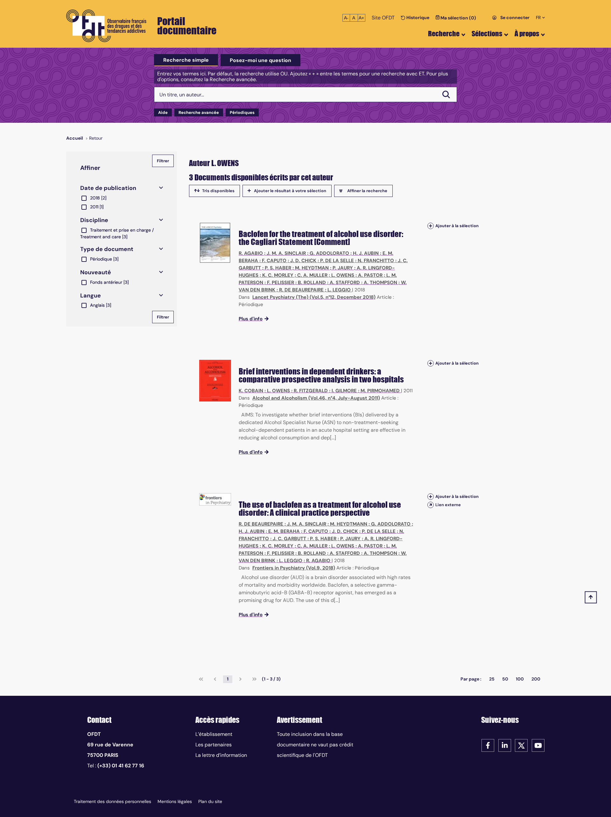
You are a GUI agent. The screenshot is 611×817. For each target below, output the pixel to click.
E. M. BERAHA (284, 531)
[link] (201, 679)
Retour (95, 138)
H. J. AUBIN (366, 253)
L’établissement (213, 734)
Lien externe (448, 504)
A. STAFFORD (345, 282)
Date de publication (108, 188)
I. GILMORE (344, 391)
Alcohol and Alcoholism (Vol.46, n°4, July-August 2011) (316, 398)
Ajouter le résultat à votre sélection (290, 190)
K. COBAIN (251, 391)
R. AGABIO (251, 253)
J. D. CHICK (303, 260)
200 (535, 679)
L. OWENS (342, 275)
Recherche (444, 33)
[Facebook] (487, 745)
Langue (90, 295)
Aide (163, 112)
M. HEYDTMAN (312, 268)
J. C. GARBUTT (289, 538)
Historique (417, 17)
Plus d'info (251, 319)
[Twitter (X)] (521, 745)
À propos (527, 33)
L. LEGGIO (339, 290)
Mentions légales (175, 801)
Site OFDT (383, 17)
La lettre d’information (221, 755)
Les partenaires (213, 744)
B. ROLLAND (312, 282)
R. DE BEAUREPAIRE (301, 290)
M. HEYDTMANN (348, 524)
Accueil (74, 138)
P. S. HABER (278, 268)
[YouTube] (538, 745)
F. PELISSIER (280, 282)
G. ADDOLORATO (329, 253)
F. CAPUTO (274, 260)
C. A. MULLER (312, 275)
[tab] (186, 60)
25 (492, 679)
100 (520, 679)
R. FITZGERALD (311, 391)
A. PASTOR (370, 275)
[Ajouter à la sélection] (430, 225)
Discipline (94, 220)
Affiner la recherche (367, 190)
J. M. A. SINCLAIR (286, 253)
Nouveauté (95, 272)
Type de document (106, 249)
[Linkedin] (504, 745)
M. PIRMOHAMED (380, 391)
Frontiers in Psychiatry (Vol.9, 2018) (293, 568)
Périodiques (242, 112)
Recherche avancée (199, 112)
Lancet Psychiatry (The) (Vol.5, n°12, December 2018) (314, 297)
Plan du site (210, 801)
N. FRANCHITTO (376, 260)
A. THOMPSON (380, 282)
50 (505, 679)
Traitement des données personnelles (112, 801)
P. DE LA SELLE (337, 260)
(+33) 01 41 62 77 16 (120, 765)
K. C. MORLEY (277, 275)
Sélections (487, 33)
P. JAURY (343, 268)
